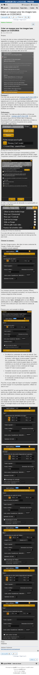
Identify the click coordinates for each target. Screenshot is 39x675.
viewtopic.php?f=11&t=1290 (28, 97)
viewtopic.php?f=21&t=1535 (19, 116)
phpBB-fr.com (22, 669)
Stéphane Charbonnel (6, 22)
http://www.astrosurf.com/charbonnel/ (10, 649)
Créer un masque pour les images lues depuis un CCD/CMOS (18, 13)
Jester (23, 671)
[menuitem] (5, 5)
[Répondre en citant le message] (33, 24)
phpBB (14, 667)
